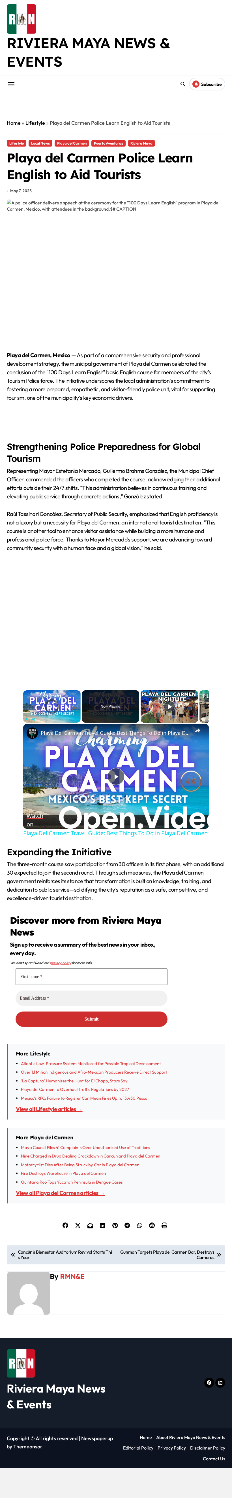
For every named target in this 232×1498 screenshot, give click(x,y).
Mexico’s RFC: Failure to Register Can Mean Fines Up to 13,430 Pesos (84, 1086)
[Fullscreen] (77, 719)
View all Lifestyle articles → (49, 1097)
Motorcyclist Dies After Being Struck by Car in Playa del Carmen (80, 1153)
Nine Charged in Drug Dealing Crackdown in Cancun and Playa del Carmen (90, 1144)
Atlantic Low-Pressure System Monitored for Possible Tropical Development (91, 1051)
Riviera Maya (141, 143)
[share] (197, 730)
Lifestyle (35, 123)
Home (14, 123)
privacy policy (60, 951)
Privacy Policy (172, 1436)
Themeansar (27, 1434)
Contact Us (214, 1447)
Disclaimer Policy (207, 1436)
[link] (32, 733)
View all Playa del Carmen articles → (60, 1180)
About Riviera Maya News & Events (190, 1425)
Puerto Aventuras (108, 143)
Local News (40, 143)
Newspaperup (97, 1426)
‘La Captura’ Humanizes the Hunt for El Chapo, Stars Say (74, 1069)
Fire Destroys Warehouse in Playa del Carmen (63, 1161)
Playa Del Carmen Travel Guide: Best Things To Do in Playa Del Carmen (115, 732)
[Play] (26, 719)
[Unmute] (33, 719)
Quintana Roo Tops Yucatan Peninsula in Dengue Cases (72, 1170)
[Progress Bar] (52, 715)
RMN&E (72, 1264)
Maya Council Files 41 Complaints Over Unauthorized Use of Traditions (85, 1135)
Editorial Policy (138, 1436)
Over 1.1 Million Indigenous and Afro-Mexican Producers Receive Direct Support (94, 1060)
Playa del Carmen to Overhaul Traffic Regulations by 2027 (75, 1077)
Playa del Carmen (72, 143)
